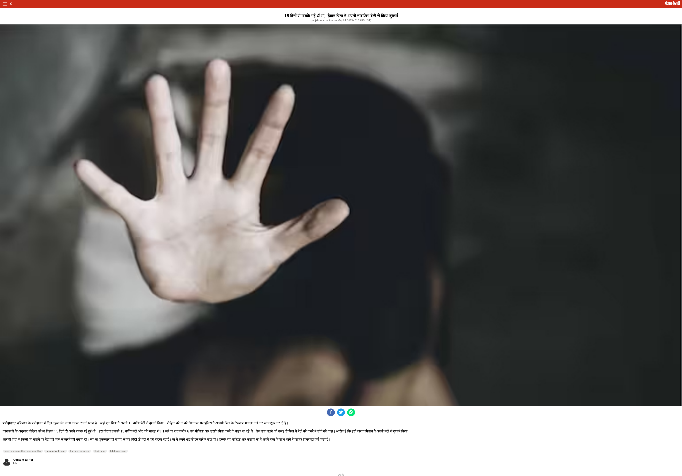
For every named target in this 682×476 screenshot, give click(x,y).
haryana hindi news (55, 451)
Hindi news (99, 451)
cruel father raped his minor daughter (22, 451)
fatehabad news (118, 451)
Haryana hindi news (80, 451)
